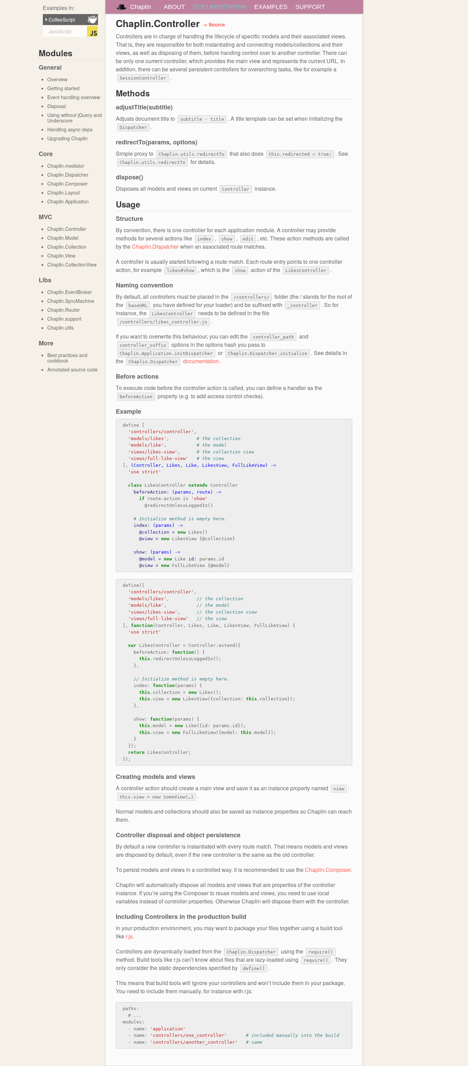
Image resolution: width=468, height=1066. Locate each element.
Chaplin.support (64, 318)
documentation (201, 361)
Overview (57, 79)
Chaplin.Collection (66, 246)
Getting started (63, 88)
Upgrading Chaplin (67, 138)
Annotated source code (72, 369)
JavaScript (59, 31)
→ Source (213, 24)
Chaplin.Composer (67, 183)
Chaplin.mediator (65, 165)
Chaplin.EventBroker (69, 291)
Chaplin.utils (60, 327)
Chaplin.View (61, 255)
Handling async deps (70, 129)
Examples (270, 6)
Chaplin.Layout (63, 192)
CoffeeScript (61, 19)
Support (310, 6)
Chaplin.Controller (66, 228)
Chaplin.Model (62, 237)
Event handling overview (73, 97)
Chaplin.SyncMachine (70, 300)
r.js (129, 936)
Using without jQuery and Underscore (74, 117)
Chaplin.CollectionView (72, 264)
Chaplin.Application (68, 201)
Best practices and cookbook (67, 358)
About (174, 6)
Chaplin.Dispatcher (67, 174)
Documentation (220, 6)
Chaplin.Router (63, 309)
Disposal (56, 106)
